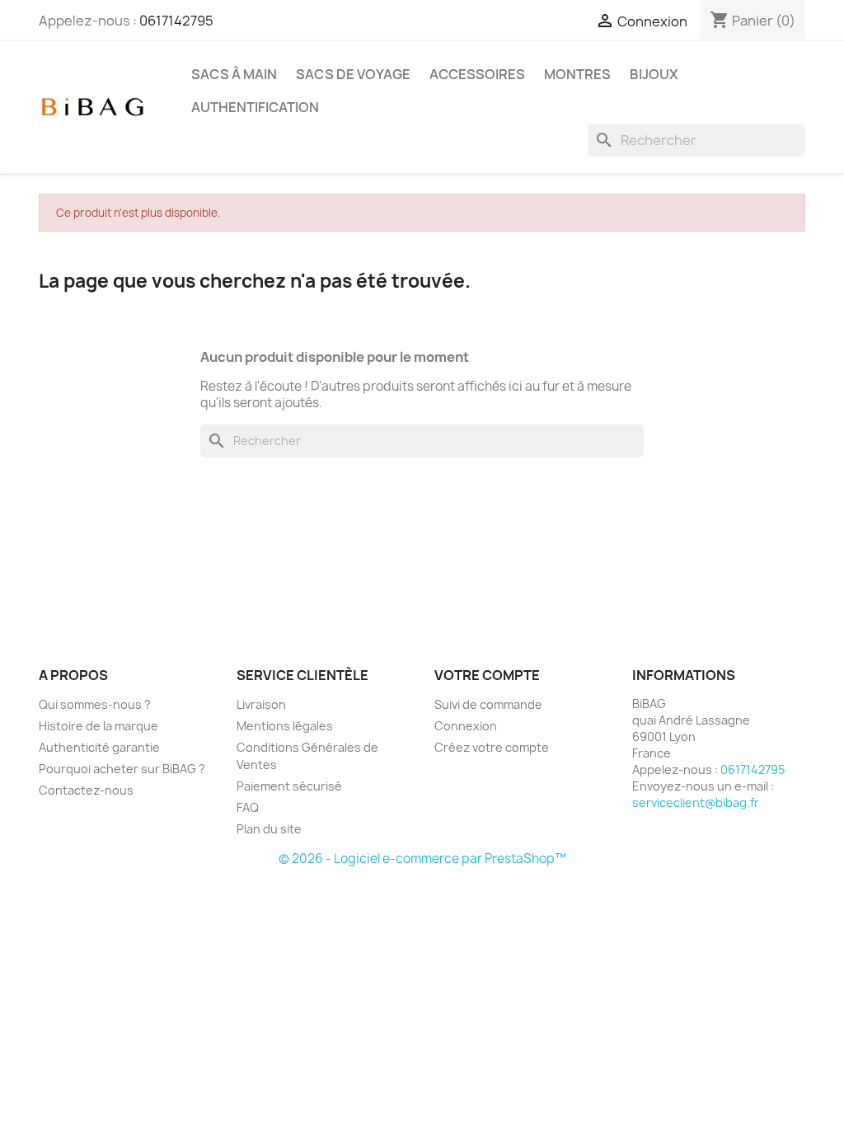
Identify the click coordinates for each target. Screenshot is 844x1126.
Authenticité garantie (99, 747)
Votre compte (487, 675)
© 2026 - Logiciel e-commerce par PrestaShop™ (422, 858)
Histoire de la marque (98, 726)
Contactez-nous (86, 790)
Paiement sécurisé (289, 786)
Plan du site (269, 829)
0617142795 (176, 21)
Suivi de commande (488, 704)
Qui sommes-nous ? (95, 704)
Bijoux (654, 74)
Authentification (255, 107)
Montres (577, 74)
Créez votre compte (491, 747)
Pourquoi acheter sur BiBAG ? (122, 768)
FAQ (248, 807)
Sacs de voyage (353, 74)
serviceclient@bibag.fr (695, 802)
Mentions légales (285, 726)
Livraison (261, 704)
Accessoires (477, 74)
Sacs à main (234, 74)
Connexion (465, 726)
